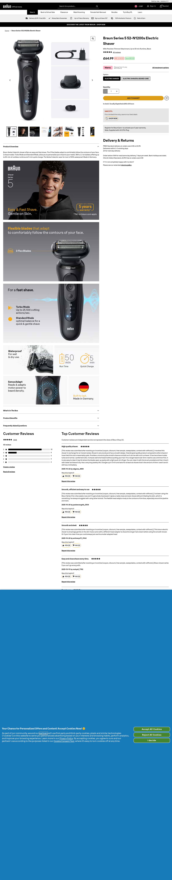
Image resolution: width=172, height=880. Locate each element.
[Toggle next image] (92, 80)
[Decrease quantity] (105, 91)
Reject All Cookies (152, 735)
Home (7, 31)
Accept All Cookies (152, 729)
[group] (51, 80)
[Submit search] (97, 6)
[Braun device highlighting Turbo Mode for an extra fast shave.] (46, 131)
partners (43, 733)
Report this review (68, 481)
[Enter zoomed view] (93, 38)
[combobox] (78, 6)
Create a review (9, 467)
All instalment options (160, 68)
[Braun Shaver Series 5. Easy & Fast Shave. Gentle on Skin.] (23, 131)
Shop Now (113, 118)
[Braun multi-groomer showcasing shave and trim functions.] (58, 131)
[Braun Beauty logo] (12, 6)
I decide (152, 740)
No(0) (77, 476)
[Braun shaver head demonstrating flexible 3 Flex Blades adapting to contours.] (34, 131)
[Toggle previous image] (10, 80)
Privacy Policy (66, 738)
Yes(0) (67, 476)
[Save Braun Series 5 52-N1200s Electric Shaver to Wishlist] (166, 98)
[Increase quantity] (117, 91)
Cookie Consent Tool (64, 741)
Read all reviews (9, 472)
